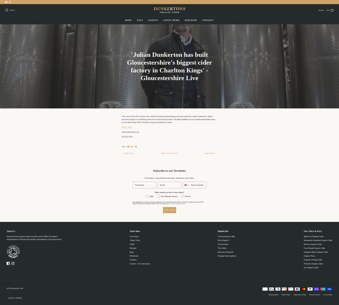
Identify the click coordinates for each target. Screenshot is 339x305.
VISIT (140, 20)
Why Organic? (223, 240)
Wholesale (134, 256)
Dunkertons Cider (17, 288)
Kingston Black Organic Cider (316, 252)
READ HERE (127, 127)
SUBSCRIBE (169, 210)
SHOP (128, 20)
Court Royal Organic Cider (314, 248)
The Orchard (223, 244)
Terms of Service (314, 295)
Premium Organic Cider (313, 264)
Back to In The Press (169, 153)
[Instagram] (10, 2)
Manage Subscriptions (227, 256)
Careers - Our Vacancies (140, 264)
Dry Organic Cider (311, 267)
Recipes (133, 248)
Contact (133, 260)
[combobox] (186, 185)
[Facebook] (6, 2)
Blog (131, 252)
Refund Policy (286, 295)
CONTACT (208, 20)
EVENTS (153, 20)
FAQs (132, 244)
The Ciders (222, 248)
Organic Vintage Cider (313, 260)
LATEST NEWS (171, 20)
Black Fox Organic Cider (314, 236)
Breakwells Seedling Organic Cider (318, 240)
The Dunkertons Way (226, 236)
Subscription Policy (300, 295)
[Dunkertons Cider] (169, 10)
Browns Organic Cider (313, 244)
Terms (183, 203)
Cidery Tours (135, 240)
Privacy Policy (174, 203)
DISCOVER (191, 20)
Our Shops (134, 236)
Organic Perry (309, 256)
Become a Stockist (225, 252)
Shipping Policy (273, 295)
